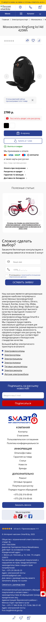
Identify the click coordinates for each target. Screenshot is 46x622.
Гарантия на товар (23, 456)
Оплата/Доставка (22, 452)
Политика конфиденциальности (23, 443)
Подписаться (23, 403)
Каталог (30, 13)
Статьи (22, 460)
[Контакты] (31, 7)
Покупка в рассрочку (22, 485)
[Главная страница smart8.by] (8, 7)
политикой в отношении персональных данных (24, 276)
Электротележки (12, 362)
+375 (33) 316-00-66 (23, 494)
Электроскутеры (12, 354)
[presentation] (6, 76)
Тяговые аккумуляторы (15, 366)
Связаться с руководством (13, 584)
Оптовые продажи (23, 481)
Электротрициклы (13, 358)
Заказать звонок (23, 505)
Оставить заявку (23, 282)
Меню (7, 13)
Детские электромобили (16, 374)
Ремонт (22, 478)
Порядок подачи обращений (22, 489)
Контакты (22, 431)
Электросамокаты (13, 370)
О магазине (22, 435)
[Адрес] (20, 7)
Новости (23, 464)
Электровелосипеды (14, 351)
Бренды (23, 468)
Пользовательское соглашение (22, 439)
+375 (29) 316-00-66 (23, 498)
